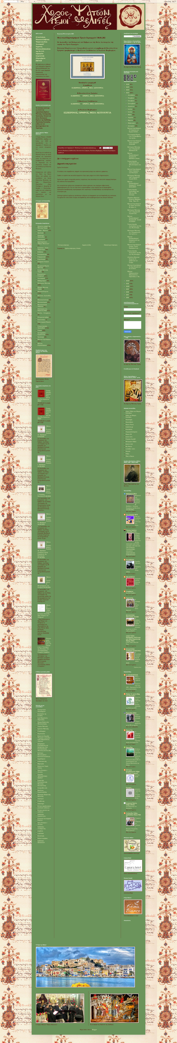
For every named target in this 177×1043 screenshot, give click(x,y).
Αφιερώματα (41, 239)
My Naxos (129, 446)
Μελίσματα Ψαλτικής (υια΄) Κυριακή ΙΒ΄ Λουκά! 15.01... (133, 211)
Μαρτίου (130, 120)
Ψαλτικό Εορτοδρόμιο (109, 150)
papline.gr (61, 152)
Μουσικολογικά (42, 302)
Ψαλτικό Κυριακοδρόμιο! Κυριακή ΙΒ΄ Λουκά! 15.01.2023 (134, 218)
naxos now (129, 437)
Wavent (128, 451)
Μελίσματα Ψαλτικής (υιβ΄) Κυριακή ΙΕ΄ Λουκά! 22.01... (133, 177)
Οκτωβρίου (131, 101)
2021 (127, 283)
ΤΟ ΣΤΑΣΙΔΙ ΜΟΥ (132, 514)
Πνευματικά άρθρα (43, 317)
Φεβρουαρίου (132, 123)
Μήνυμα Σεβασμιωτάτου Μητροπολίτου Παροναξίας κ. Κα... (133, 274)
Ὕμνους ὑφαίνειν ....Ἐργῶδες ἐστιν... (131, 531)
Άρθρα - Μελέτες (43, 230)
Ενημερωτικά (41, 257)
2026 (128, 84)
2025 (128, 87)
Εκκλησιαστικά (42, 254)
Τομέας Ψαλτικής (43, 726)
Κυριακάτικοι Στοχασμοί (41, 275)
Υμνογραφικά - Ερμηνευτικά (42, 333)
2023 (128, 93)
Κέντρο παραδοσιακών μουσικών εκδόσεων (44, 807)
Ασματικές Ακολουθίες (41, 236)
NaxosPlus (129, 747)
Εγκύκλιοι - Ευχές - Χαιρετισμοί (43, 248)
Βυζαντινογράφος (43, 838)
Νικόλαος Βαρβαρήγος (96, 150)
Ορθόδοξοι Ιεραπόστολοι (42, 815)
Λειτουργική (41, 278)
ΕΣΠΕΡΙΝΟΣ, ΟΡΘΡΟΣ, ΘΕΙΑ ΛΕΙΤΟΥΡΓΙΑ (87, 88)
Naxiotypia (129, 419)
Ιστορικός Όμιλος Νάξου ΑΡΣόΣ (131, 804)
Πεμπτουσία (41, 733)
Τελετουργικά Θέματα (44, 322)
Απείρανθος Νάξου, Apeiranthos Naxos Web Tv (133, 814)
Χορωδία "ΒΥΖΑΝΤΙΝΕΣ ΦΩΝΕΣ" (42, 776)
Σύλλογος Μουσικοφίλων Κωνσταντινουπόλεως (44, 754)
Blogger (94, 1029)
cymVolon (41, 833)
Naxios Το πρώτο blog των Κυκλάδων (133, 694)
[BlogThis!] (106, 148)
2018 (127, 292)
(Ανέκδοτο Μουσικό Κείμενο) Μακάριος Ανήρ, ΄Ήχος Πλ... (134, 199)
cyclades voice (130, 449)
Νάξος (127, 454)
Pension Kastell (130, 439)
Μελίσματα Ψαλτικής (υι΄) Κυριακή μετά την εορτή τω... (133, 232)
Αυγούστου (131, 106)
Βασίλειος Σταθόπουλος (69, 150)
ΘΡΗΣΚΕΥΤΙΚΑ (131, 494)
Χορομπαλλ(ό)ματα (131, 432)
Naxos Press (130, 424)
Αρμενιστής (129, 598)
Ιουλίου (130, 109)
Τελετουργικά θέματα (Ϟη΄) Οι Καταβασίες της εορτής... (134, 136)
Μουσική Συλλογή (43, 300)
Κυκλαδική (129, 429)
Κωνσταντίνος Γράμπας (83, 150)
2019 (127, 289)
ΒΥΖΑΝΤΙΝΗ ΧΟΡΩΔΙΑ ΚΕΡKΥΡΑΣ (133, 650)
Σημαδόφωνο (41, 759)
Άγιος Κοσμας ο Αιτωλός (42, 823)
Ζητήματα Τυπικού (43, 261)
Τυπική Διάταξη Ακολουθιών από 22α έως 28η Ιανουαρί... (133, 192)
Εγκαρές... (129, 787)
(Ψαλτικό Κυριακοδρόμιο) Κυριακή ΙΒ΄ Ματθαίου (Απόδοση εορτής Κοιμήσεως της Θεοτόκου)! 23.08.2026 (44, 549)
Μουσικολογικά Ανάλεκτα (42, 305)
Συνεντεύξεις (41, 319)
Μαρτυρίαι (41, 764)
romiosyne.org (42, 761)
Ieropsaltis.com (42, 788)
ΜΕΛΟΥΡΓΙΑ (130, 577)
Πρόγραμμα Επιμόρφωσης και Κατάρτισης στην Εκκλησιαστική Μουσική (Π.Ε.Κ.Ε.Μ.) (44, 747)
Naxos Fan (129, 730)
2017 (127, 295)
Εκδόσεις (40, 252)
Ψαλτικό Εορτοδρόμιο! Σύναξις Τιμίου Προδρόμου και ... (134, 246)
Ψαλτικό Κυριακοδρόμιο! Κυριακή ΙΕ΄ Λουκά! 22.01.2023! (134, 184)
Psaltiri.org (41, 801)
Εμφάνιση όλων (137, 667)
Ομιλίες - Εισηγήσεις (44, 313)
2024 (128, 90)
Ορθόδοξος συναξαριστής (42, 827)
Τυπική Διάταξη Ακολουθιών (42, 327)
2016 (127, 297)
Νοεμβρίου (131, 98)
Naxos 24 (129, 434)
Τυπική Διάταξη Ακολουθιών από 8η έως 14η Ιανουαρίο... (134, 252)
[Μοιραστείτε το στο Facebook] (110, 148)
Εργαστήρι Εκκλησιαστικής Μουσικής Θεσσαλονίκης (42, 783)
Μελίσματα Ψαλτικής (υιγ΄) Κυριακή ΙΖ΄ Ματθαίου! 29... (133, 148)
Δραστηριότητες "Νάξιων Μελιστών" (43, 242)
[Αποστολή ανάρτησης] (100, 148)
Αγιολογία (40, 233)
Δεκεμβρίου (131, 95)
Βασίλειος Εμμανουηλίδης (42, 791)
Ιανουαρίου (131, 126)
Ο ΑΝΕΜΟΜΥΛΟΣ (132, 675)
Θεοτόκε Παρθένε (130, 593)
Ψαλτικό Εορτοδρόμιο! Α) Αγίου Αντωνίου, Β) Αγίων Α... (134, 205)
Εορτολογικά (41, 259)
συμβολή (40, 831)
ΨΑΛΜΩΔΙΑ (130, 559)
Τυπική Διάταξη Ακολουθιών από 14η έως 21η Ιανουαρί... (134, 226)
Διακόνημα (41, 803)
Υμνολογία (41, 337)
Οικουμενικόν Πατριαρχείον (42, 710)
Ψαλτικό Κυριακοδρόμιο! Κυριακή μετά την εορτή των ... (133, 239)
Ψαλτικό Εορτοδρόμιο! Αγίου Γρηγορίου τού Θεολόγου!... (134, 170)
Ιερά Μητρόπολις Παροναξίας (43, 719)
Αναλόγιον (41, 798)
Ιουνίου (130, 112)
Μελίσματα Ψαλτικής (44, 283)
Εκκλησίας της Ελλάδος (42, 714)
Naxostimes (129, 422)
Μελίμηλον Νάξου (131, 441)
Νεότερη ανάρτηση (63, 245)
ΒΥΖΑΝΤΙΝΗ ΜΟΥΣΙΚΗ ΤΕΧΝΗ (132, 616)
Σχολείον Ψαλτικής (43, 729)
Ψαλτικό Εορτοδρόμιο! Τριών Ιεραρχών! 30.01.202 (134, 142)
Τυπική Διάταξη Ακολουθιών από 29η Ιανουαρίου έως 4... (134, 163)
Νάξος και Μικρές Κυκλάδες (131, 416)
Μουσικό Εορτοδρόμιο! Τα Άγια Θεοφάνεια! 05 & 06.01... (134, 266)
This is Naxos (130, 456)
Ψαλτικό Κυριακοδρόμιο (42, 344)
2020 (128, 286)
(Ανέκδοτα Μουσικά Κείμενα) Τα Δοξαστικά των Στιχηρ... (133, 259)
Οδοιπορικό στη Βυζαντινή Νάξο (42, 309)
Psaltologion (41, 731)
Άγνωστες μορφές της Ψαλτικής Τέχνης (44, 227)
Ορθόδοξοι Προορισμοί (41, 841)
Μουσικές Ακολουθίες (44, 295)
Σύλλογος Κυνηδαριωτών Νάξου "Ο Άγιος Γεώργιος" (133, 771)
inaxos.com (129, 444)
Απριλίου (131, 117)
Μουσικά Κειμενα (43, 291)
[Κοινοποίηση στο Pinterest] (112, 148)
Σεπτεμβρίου (132, 103)
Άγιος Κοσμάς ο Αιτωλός (42, 771)
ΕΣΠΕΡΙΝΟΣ (75, 96)
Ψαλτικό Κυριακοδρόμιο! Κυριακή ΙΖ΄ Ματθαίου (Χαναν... (133, 155)
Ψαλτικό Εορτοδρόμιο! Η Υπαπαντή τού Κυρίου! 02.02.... (134, 130)
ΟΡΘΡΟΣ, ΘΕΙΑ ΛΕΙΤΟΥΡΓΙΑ (93, 96)
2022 (128, 281)
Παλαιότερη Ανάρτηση (110, 245)
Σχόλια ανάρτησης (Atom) (72, 248)
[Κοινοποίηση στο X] (108, 148)
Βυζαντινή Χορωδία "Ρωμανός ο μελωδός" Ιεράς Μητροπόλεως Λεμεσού (44, 738)
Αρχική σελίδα (86, 245)
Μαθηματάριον (42, 281)
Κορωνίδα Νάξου (131, 713)
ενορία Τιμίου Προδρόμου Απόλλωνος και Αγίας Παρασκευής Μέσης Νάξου (133, 638)
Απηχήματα (129, 591)
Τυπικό (40, 330)
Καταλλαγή (41, 836)
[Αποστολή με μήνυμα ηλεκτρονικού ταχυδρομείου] (104, 148)
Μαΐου (130, 114)
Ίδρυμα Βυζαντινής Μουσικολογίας (43, 723)
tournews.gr (129, 427)
